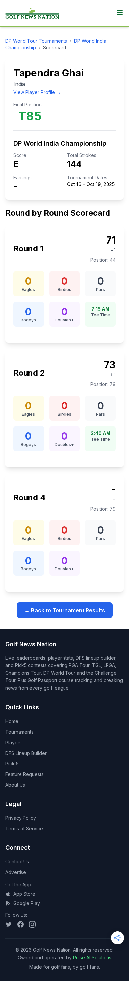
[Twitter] (8, 924)
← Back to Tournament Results (64, 610)
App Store (24, 894)
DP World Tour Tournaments (36, 41)
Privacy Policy (20, 818)
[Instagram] (32, 924)
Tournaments (19, 732)
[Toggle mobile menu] (120, 12)
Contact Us (17, 861)
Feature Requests (24, 774)
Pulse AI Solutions (92, 957)
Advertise (15, 872)
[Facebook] (20, 924)
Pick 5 (12, 763)
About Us (15, 785)
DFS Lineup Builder (26, 753)
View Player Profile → (37, 92)
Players (13, 742)
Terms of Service (24, 828)
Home (11, 721)
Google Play (26, 903)
